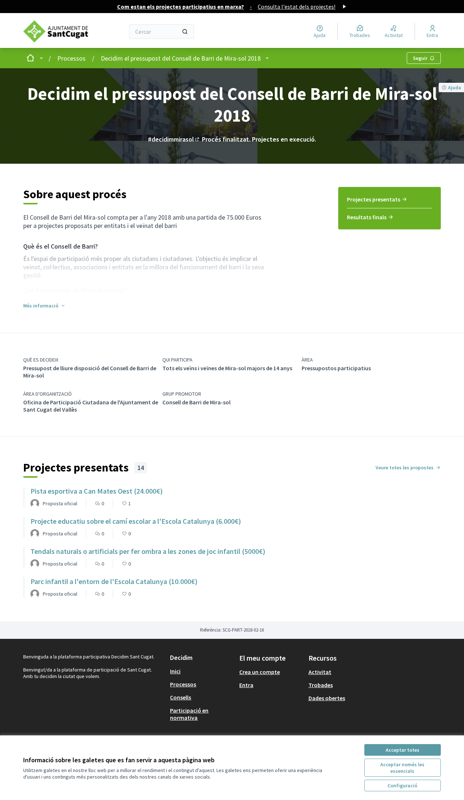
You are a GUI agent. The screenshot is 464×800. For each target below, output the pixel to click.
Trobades (320, 685)
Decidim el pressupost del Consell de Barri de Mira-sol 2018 (181, 58)
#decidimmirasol (174, 139)
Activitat (319, 671)
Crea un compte (259, 671)
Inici (175, 671)
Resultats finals (366, 217)
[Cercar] (185, 31)
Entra (246, 685)
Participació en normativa (189, 714)
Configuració (402, 785)
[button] (44, 305)
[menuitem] (389, 202)
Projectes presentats (373, 199)
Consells (180, 697)
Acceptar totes (402, 750)
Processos (71, 58)
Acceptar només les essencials (402, 767)
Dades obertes (326, 698)
